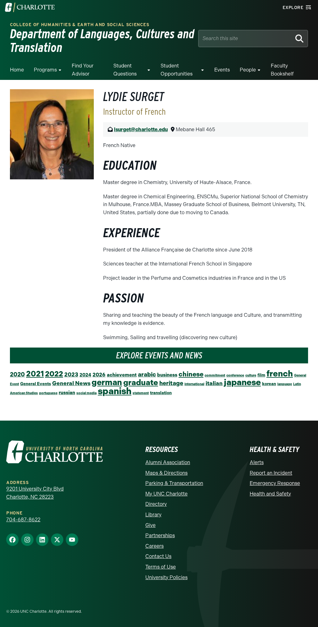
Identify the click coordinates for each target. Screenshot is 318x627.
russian (67, 392)
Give (150, 525)
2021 (35, 373)
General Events (35, 383)
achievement (122, 375)
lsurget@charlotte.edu (141, 129)
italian (214, 383)
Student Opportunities (177, 70)
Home (17, 70)
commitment (215, 375)
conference (235, 375)
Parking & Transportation (174, 483)
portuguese (48, 393)
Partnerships (160, 535)
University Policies (166, 577)
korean (269, 383)
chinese (191, 374)
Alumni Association (167, 462)
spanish (114, 390)
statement (141, 393)
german (107, 382)
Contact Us (158, 556)
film (261, 374)
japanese (242, 382)
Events (222, 70)
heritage (171, 383)
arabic (147, 374)
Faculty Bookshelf (282, 70)
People (248, 70)
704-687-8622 (23, 520)
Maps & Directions (166, 473)
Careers (154, 546)
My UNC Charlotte (166, 494)
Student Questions (125, 70)
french (279, 374)
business (167, 375)
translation (161, 392)
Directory (156, 504)
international (194, 384)
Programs (45, 70)
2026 (99, 374)
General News (71, 383)
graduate (140, 382)
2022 (54, 374)
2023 (71, 374)
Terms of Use (160, 567)
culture (250, 375)
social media (86, 393)
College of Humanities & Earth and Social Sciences (79, 24)
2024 (85, 375)
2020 (17, 374)
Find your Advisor (82, 70)
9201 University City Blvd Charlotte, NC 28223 (35, 493)
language (284, 384)
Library (153, 515)
